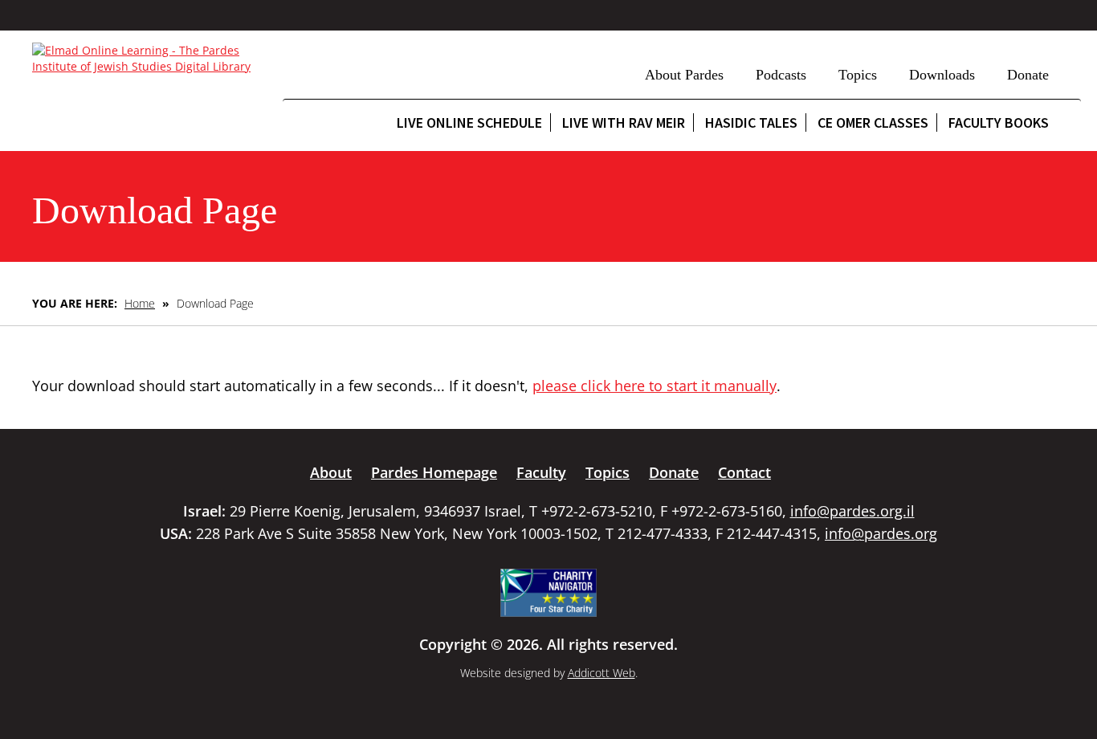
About (331, 472)
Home (139, 303)
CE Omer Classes (873, 122)
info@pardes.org (881, 533)
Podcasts (781, 75)
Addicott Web (601, 672)
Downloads (942, 75)
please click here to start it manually (654, 385)
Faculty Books (998, 122)
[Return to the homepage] (149, 59)
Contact (744, 472)
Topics (857, 75)
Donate (1028, 75)
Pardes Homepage (434, 472)
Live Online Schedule (469, 122)
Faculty (541, 472)
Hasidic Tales (751, 122)
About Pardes (684, 75)
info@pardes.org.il (852, 511)
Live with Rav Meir (623, 122)
